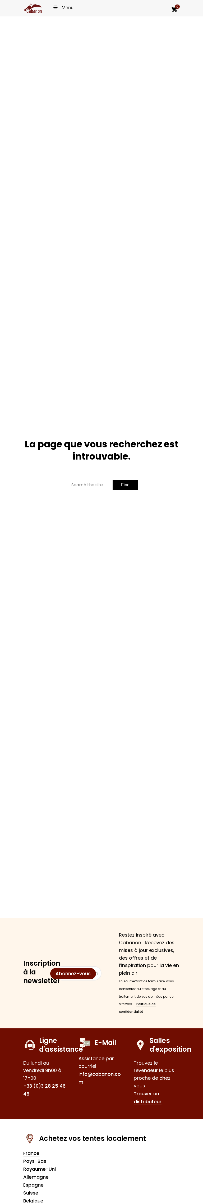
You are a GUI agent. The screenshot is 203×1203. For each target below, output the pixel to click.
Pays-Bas (34, 1161)
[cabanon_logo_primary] (32, 8)
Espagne (33, 1185)
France (31, 1153)
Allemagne (36, 1177)
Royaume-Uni (39, 1169)
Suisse (30, 1193)
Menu (67, 7)
